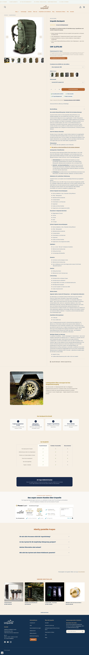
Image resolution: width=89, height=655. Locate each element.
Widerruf (33, 640)
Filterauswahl (53, 79)
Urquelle (8, 650)
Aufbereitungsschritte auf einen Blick (52, 629)
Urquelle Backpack (12, 15)
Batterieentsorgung (34, 636)
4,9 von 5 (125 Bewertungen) (62, 25)
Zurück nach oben (44, 612)
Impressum (32, 623)
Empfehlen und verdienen (45, 12)
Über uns (35, 12)
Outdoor (30, 12)
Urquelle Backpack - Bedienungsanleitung (61, 362)
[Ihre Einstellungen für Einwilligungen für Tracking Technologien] (2, 653)
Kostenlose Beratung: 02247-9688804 (72, 100)
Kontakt (72, 12)
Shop (16, 12)
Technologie (23, 12)
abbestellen (78, 626)
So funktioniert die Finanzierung (58, 58)
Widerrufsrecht (33, 633)
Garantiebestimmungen (35, 628)
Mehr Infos (69, 518)
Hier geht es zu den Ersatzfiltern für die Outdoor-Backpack (66, 147)
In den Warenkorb (73, 89)
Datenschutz (33, 631)
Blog (53, 12)
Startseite (6, 15)
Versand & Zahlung (49, 625)
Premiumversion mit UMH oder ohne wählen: (59, 64)
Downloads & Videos (60, 12)
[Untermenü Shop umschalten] (18, 11)
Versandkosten (81, 572)
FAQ (68, 12)
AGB (31, 625)
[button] (84, 7)
